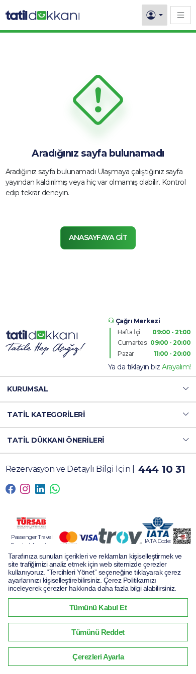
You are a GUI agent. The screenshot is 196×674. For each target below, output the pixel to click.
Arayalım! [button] (176, 366)
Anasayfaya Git (98, 237)
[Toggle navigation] (180, 15)
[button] (98, 389)
